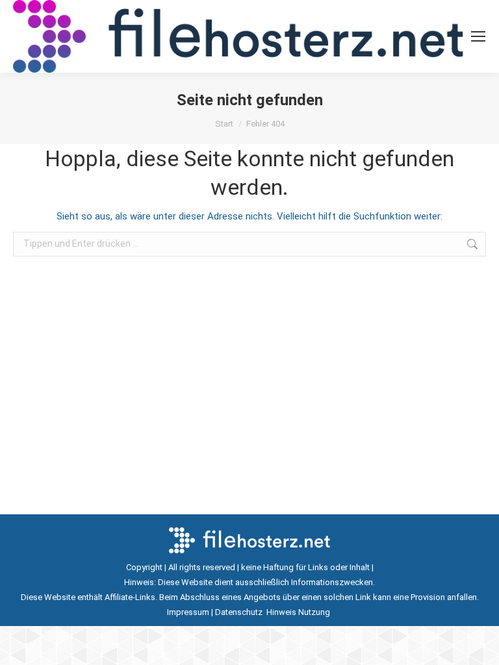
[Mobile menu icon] (478, 36)
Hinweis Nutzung (299, 612)
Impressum (188, 612)
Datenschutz (239, 612)
